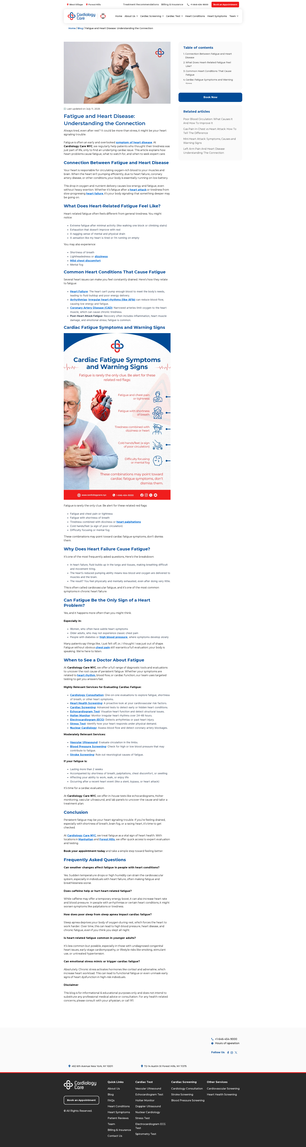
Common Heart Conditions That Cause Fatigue (208, 73)
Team (232, 16)
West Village (76, 4)
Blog (80, 28)
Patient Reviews (118, 1118)
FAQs (111, 1100)
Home (118, 16)
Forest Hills (94, 4)
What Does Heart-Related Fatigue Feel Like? (208, 64)
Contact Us (115, 1135)
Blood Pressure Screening (187, 1100)
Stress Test (142, 1118)
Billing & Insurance (172, 4)
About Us (130, 16)
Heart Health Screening (222, 1094)
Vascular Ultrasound (148, 1088)
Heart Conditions (195, 16)
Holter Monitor (144, 1100)
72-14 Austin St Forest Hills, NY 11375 (165, 1066)
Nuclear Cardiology (147, 1112)
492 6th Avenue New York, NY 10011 (92, 1066)
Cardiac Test (173, 16)
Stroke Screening (182, 1094)
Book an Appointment (225, 4)
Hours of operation (227, 1043)
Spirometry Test (145, 1133)
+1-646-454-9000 (199, 4)
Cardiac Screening (150, 16)
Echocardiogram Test (149, 1094)
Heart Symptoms (217, 16)
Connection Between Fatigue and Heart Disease (208, 55)
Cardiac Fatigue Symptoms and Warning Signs (209, 81)
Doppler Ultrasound (148, 1106)
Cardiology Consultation (187, 1088)
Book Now (210, 97)
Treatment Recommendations (141, 4)
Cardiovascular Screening (223, 1088)
